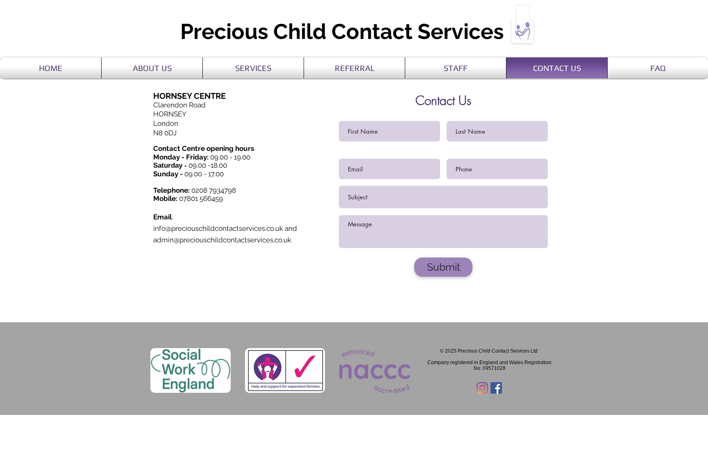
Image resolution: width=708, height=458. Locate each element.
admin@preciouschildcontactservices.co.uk (222, 240)
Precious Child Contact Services (344, 31)
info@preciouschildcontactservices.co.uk (218, 228)
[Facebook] (496, 388)
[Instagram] (482, 388)
